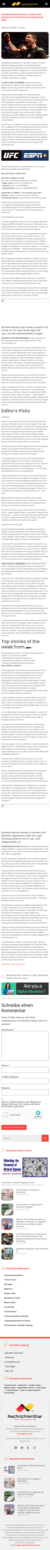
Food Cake (9, 1307)
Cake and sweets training (16, 1316)
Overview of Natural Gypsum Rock (17, 1182)
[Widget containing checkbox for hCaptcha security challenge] (22, 1114)
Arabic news (10, 1293)
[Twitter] (22, 1448)
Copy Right (10, 1366)
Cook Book (9, 1393)
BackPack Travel (12, 1298)
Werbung (9, 1357)
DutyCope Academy (13, 1275)
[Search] (45, 1138)
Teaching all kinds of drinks (17, 1321)
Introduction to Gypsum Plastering (27, 1191)
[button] (3, 4)
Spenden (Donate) (14, 1353)
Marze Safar (10, 1302)
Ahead (9, 975)
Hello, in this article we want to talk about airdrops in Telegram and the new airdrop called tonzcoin (31, 1223)
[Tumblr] (28, 1448)
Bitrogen (8, 1284)
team (25, 978)
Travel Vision (10, 1311)
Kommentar (8, 1030)
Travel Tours (10, 1280)
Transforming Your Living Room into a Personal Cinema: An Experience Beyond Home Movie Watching (31, 1237)
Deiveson (26, 975)
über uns (9, 1370)
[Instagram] (34, 1448)
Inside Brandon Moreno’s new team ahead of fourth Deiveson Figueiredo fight (22, 17)
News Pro (8, 1289)
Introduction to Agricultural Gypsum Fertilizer (29, 1205)
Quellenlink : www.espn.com (13, 964)
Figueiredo (43, 975)
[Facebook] (15, 1448)
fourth (9, 978)
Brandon (17, 975)
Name (5, 1065)
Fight (34, 975)
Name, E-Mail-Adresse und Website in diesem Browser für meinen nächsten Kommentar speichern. (21, 1104)
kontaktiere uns (12, 1362)
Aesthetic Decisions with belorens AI (32, 1250)
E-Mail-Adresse (10, 1077)
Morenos (17, 978)
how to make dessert (30, 1390)
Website (5, 1088)
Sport (22, 27)
